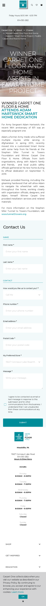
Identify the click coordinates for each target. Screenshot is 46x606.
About (19, 30)
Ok (23, 596)
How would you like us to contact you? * (21, 288)
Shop (8, 544)
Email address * (10, 321)
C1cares (29, 30)
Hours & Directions (23, 459)
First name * (8, 245)
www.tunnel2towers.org (14, 214)
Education (11, 567)
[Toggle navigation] (3, 5)
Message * (7, 371)
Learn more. (18, 592)
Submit (23, 422)
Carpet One (7, 30)
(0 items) (41, 5)
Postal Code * (9, 338)
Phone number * (10, 304)
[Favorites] (36, 5)
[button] (32, 5)
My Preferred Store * (12, 355)
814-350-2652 (23, 20)
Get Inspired (13, 555)
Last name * (8, 262)
